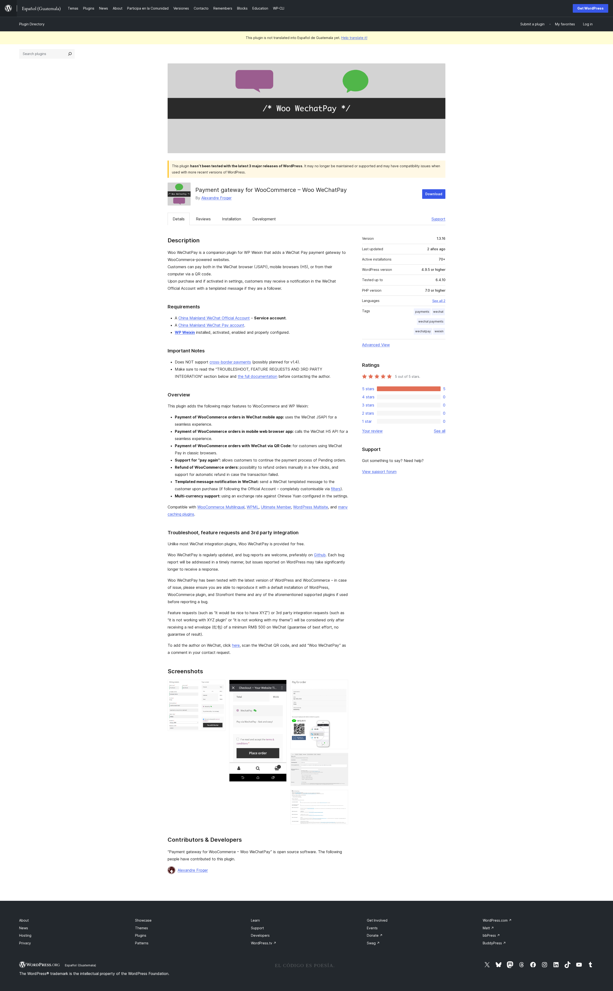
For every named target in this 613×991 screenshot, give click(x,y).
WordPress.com (497, 920)
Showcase (143, 920)
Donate (375, 935)
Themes (141, 928)
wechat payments (430, 321)
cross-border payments (230, 362)
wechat (438, 311)
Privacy (25, 943)
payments (422, 311)
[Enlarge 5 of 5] (341, 796)
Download (433, 194)
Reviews (203, 219)
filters (336, 488)
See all (439, 431)
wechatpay (423, 331)
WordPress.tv (263, 943)
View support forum (379, 471)
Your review (372, 431)
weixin (439, 331)
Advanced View (376, 344)
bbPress (491, 935)
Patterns (141, 943)
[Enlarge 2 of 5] (280, 686)
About (24, 920)
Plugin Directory (32, 24)
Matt (488, 928)
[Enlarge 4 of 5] (341, 759)
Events (372, 928)
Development (264, 219)
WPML (253, 507)
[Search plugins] (70, 54)
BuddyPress (494, 943)
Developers (260, 935)
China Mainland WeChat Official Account (214, 318)
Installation (231, 219)
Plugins (140, 935)
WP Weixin (185, 332)
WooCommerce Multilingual (220, 507)
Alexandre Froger (216, 197)
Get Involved (377, 920)
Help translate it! (354, 38)
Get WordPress (590, 8)
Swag (373, 943)
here (236, 645)
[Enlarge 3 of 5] (341, 686)
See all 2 (438, 301)
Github (320, 554)
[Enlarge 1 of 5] (218, 686)
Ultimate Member (276, 507)
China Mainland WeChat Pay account (211, 325)
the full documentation (257, 376)
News (23, 928)
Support (438, 219)
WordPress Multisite (310, 507)
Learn (255, 920)
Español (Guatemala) (80, 965)
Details (179, 219)
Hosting (25, 935)
